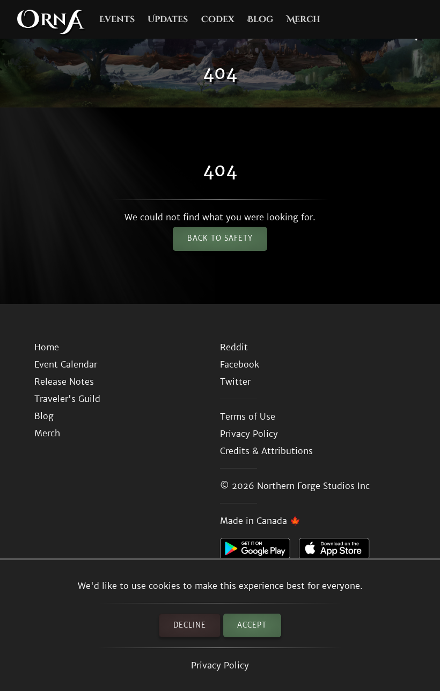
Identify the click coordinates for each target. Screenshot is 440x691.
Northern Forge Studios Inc (313, 485)
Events (117, 19)
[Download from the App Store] (338, 551)
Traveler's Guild (67, 398)
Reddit (234, 347)
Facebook (239, 364)
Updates (168, 19)
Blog (260, 19)
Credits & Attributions (266, 450)
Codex (217, 19)
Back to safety (220, 238)
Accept (252, 625)
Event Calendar (65, 364)
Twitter (235, 381)
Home (46, 347)
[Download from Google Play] (259, 551)
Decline (189, 625)
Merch (303, 19)
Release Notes (64, 381)
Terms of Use (247, 416)
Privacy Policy (220, 665)
